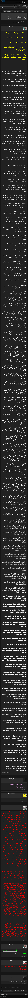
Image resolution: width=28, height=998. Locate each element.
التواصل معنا (18, 17)
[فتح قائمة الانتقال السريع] (1, 11)
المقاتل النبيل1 (11, 26)
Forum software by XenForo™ (23, 996)
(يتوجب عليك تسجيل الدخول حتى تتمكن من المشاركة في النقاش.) (11, 987)
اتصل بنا (6, 994)
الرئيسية (24, 5)
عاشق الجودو (11, 778)
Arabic (26, 994)
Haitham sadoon (11, 793)
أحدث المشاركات (16, 7)
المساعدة (2, 994)
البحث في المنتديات (23, 7)
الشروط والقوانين (3, 996)
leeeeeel (11, 960)
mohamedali (11, 975)
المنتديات (19, 5)
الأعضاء (14, 5)
